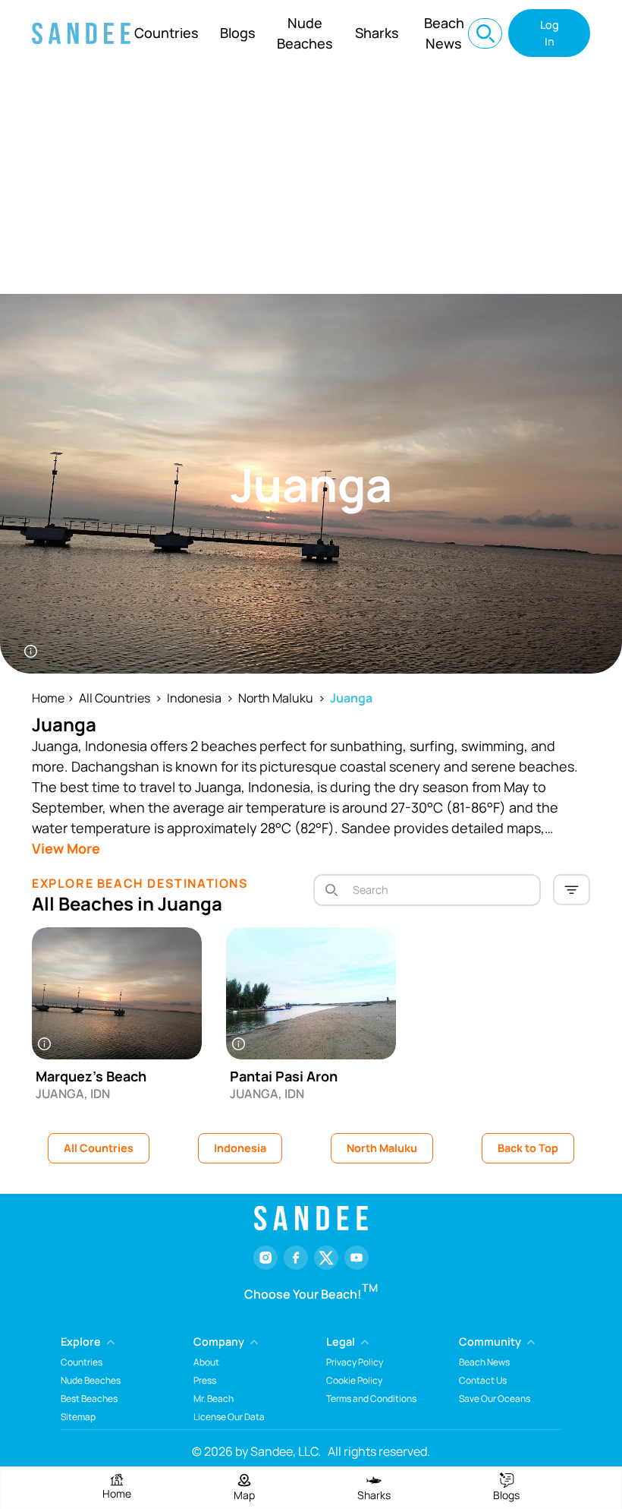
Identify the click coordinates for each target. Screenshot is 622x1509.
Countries (166, 33)
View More (66, 848)
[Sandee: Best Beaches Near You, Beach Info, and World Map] (81, 33)
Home (48, 698)
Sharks (377, 33)
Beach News (444, 33)
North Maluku (275, 698)
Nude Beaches (305, 33)
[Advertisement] (311, 180)
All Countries (114, 698)
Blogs (238, 33)
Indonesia (194, 698)
